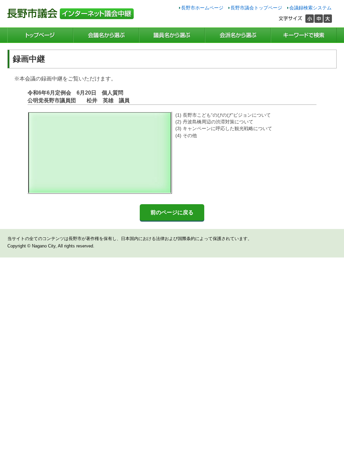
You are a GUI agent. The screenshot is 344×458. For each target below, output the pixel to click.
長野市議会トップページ (256, 7)
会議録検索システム (310, 7)
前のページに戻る (172, 212)
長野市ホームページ (202, 7)
